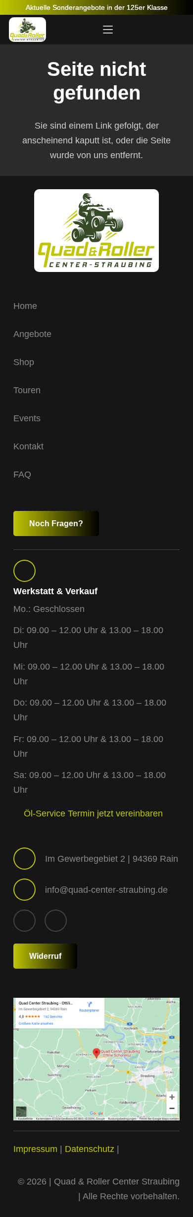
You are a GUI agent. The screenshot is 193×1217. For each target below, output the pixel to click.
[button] (108, 29)
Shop (23, 362)
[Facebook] (24, 921)
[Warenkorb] (179, 29)
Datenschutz (89, 1149)
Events (27, 418)
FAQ (22, 474)
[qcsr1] (96, 1059)
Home (25, 306)
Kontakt (28, 446)
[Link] (151, 29)
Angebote (32, 334)
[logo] (27, 29)
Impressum (35, 1149)
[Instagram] (56, 921)
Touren (27, 390)
